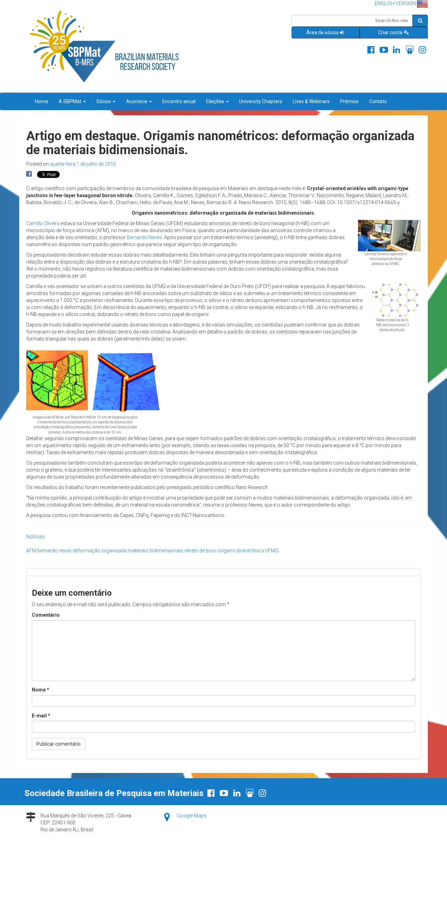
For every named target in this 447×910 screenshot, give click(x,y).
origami (226, 550)
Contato (378, 101)
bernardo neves (54, 550)
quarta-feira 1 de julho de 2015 (83, 164)
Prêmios (349, 101)
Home (41, 101)
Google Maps (191, 815)
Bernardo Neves (144, 237)
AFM (31, 550)
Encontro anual (179, 101)
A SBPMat (70, 101)
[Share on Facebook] (29, 174)
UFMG (272, 550)
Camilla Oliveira (43, 223)
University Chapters (260, 101)
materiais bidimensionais (155, 550)
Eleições (215, 101)
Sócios (104, 101)
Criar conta (390, 32)
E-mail (41, 715)
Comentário (46, 615)
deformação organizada (100, 550)
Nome (40, 690)
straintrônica (250, 550)
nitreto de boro (200, 550)
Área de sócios (322, 32)
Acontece (137, 101)
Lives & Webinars (311, 101)
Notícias (35, 536)
